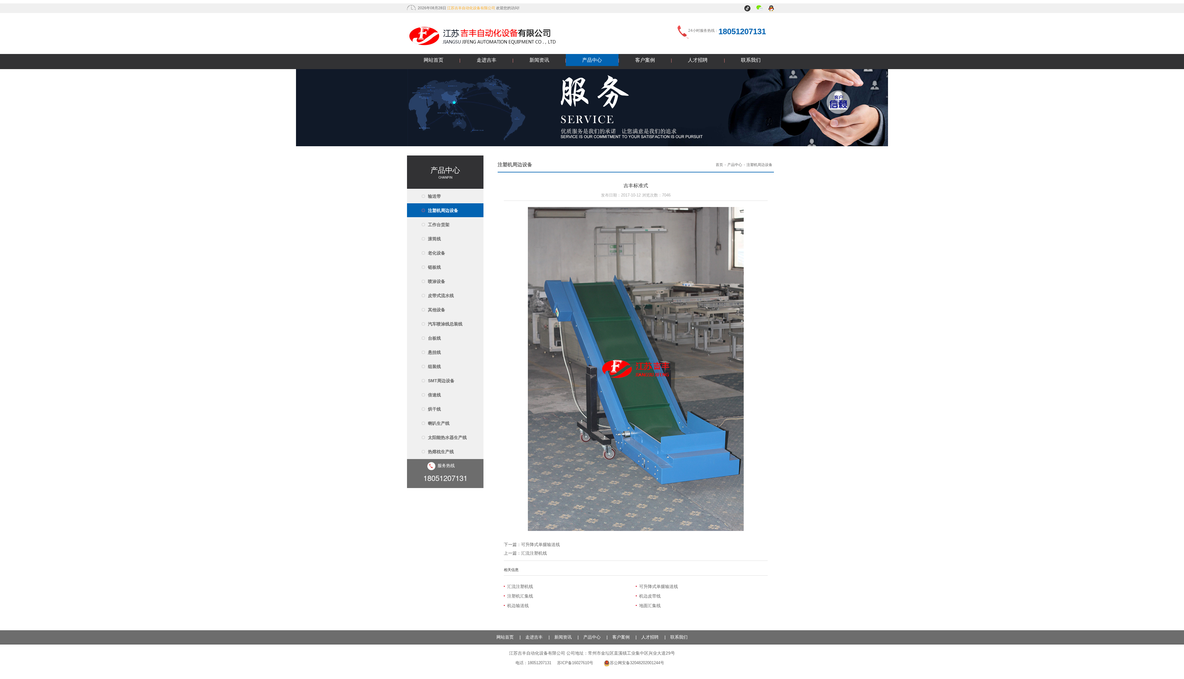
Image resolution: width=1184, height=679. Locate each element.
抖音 (748, 8)
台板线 (434, 338)
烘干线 (434, 409)
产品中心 (592, 60)
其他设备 (436, 309)
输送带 (434, 196)
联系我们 (751, 60)
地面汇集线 (650, 605)
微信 (760, 8)
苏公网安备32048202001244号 (637, 662)
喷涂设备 (436, 281)
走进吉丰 (486, 60)
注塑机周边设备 (443, 210)
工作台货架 (439, 224)
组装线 (434, 366)
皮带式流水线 (441, 295)
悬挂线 (434, 352)
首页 (719, 165)
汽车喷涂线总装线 (445, 323)
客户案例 (645, 60)
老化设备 (436, 252)
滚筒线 (434, 238)
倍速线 (434, 394)
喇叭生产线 (439, 423)
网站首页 (433, 60)
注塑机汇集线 (520, 596)
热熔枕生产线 (441, 451)
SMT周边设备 (441, 380)
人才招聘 (698, 60)
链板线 (434, 267)
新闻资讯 (539, 60)
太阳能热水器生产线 (447, 437)
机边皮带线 (650, 596)
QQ (771, 8)
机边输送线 (518, 605)
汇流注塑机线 (534, 553)
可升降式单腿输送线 (540, 544)
